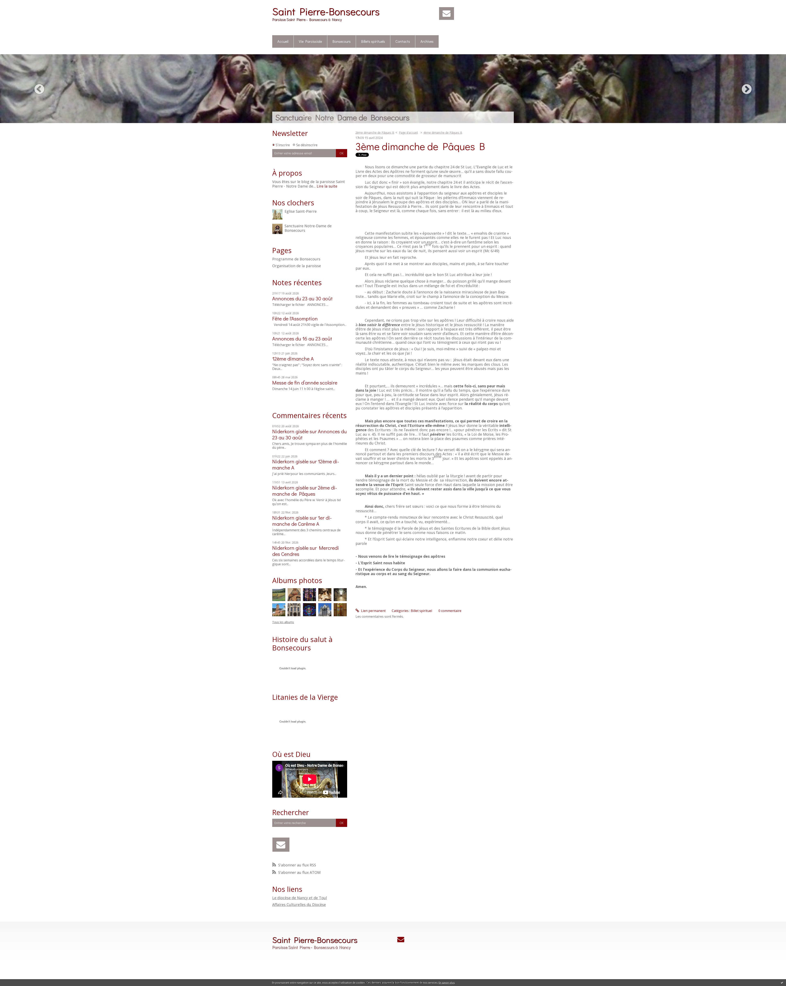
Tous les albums (283, 622)
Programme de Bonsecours (296, 259)
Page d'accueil (408, 133)
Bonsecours (341, 41)
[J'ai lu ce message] (782, 982)
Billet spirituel (421, 610)
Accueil (282, 41)
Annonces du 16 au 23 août (302, 338)
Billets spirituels (373, 41)
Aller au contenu (14, 3)
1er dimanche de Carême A (302, 520)
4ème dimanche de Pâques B (442, 133)
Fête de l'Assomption (295, 318)
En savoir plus (447, 982)
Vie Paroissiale (310, 41)
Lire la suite (327, 186)
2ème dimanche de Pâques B (374, 133)
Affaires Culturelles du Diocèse (299, 904)
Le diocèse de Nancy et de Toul (299, 897)
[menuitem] (283, 41)
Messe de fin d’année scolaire (304, 382)
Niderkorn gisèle (290, 431)
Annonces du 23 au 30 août (302, 298)
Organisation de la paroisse (296, 266)
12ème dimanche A (293, 358)
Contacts (402, 41)
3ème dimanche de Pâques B (420, 146)
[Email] (446, 13)
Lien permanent (373, 610)
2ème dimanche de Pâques (304, 490)
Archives (427, 41)
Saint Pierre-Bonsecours (325, 11)
